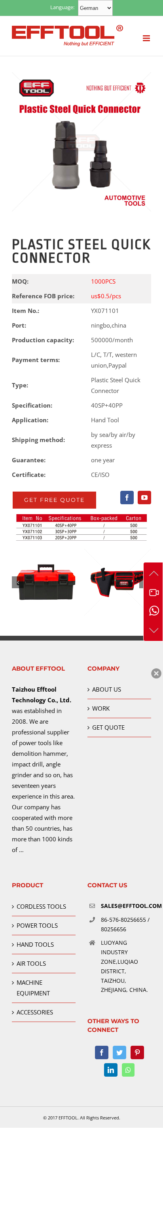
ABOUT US (106, 689)
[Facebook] (101, 1052)
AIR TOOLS (31, 963)
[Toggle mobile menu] (147, 38)
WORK (101, 708)
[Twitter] (119, 1052)
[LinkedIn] (111, 1070)
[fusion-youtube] (144, 497)
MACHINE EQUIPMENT (33, 987)
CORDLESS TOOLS (41, 906)
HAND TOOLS (35, 944)
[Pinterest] (137, 1052)
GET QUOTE (108, 727)
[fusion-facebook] (127, 497)
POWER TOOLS (37, 925)
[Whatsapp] (128, 1070)
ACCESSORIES (35, 1012)
